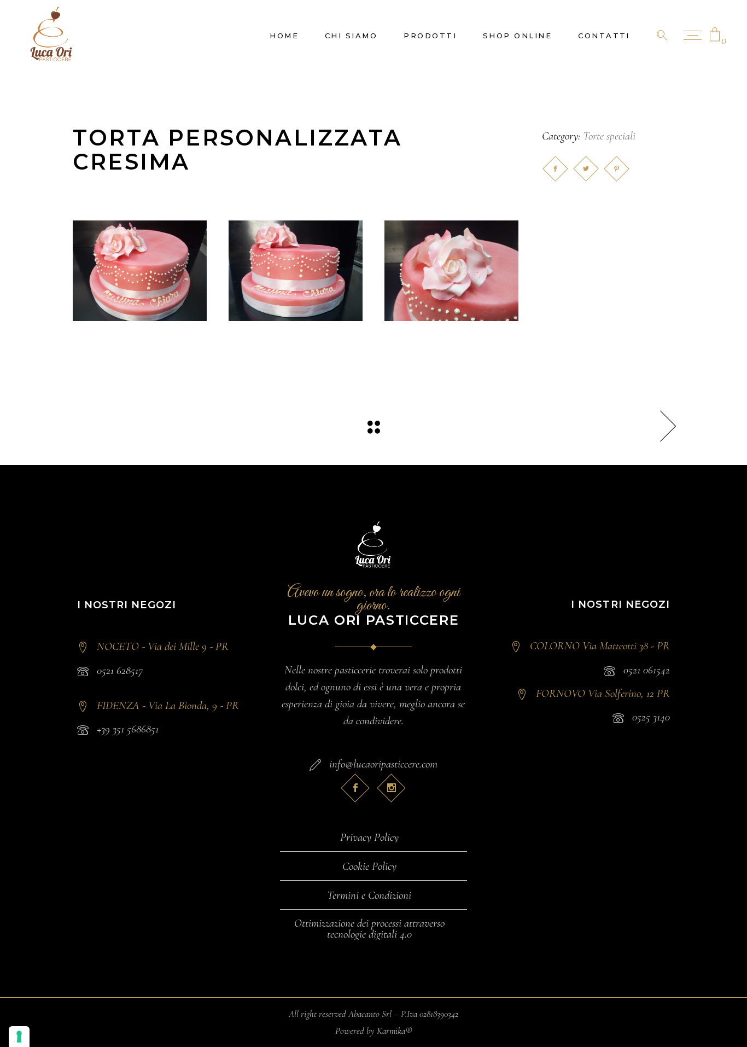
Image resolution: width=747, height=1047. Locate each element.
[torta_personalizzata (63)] (140, 270)
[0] (715, 35)
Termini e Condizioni (369, 895)
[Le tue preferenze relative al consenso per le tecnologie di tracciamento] (19, 1036)
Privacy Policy (369, 837)
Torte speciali (609, 136)
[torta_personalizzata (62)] (296, 270)
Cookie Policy (369, 866)
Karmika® (394, 1031)
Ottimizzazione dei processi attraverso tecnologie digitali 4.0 (369, 929)
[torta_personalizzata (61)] (451, 270)
